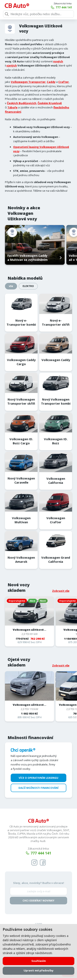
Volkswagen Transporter (28, 82)
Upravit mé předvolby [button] (38, 970)
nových (58, 61)
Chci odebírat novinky (38, 900)
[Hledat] (7, 14)
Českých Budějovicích (21, 103)
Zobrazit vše (60, 591)
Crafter (63, 82)
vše (11, 286)
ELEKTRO (28, 286)
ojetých (11, 65)
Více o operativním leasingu (38, 778)
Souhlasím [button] (38, 961)
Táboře (12, 107)
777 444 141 (64, 7)
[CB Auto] (17, 5)
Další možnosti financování (38, 788)
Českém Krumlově (50, 103)
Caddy (51, 82)
